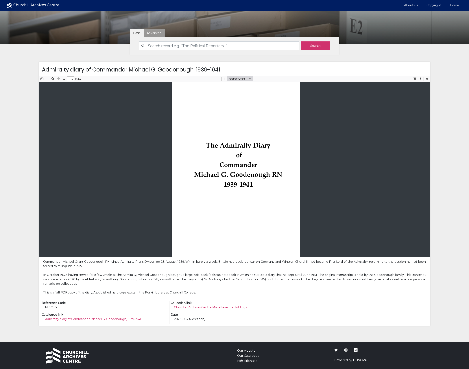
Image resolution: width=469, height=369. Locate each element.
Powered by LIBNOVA (350, 360)
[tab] (154, 33)
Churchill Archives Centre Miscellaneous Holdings (210, 307)
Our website (246, 350)
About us (411, 5)
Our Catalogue (248, 355)
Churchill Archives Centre (35, 5)
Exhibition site (247, 361)
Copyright (433, 5)
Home (454, 5)
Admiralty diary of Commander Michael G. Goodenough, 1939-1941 (93, 319)
